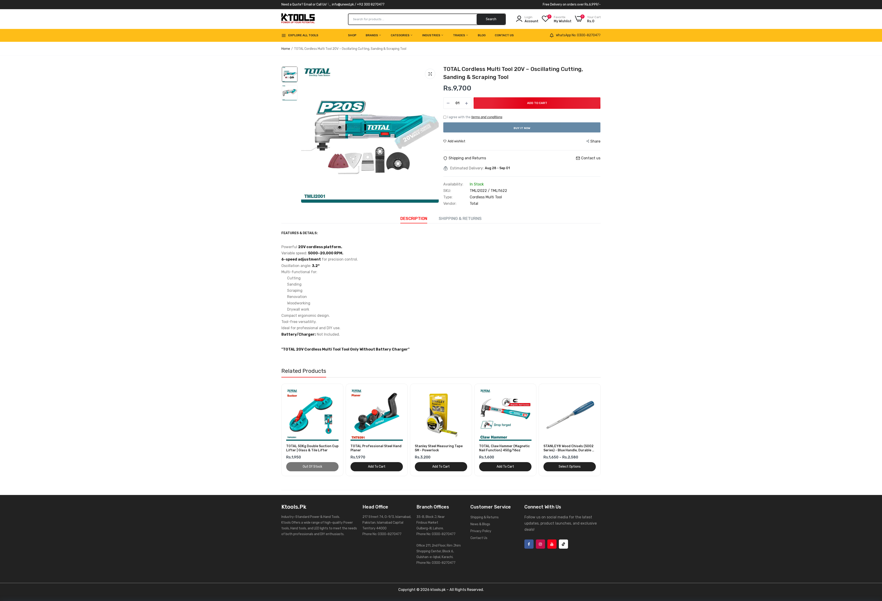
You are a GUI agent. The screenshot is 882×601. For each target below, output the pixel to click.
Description (413, 218)
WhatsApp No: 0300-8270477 (578, 35)
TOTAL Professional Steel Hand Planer (376, 448)
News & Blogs (480, 524)
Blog (482, 35)
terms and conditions (486, 117)
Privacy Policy (480, 531)
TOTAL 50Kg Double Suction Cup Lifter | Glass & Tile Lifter (312, 448)
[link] (338, 389)
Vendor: (449, 204)
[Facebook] (529, 544)
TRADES (459, 35)
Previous (278, 429)
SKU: (447, 191)
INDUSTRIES (431, 35)
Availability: (453, 184)
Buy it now (522, 128)
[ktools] (298, 19)
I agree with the (474, 117)
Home (285, 49)
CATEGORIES (400, 35)
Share (595, 141)
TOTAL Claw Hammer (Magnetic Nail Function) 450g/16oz (504, 448)
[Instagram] (540, 544)
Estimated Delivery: (467, 168)
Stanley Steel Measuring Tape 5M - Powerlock (439, 448)
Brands (372, 35)
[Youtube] (552, 544)
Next (604, 429)
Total (474, 203)
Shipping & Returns (460, 218)
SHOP (352, 35)
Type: (447, 197)
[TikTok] (563, 544)
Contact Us (504, 35)
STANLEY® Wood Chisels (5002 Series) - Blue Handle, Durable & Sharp (568, 448)
